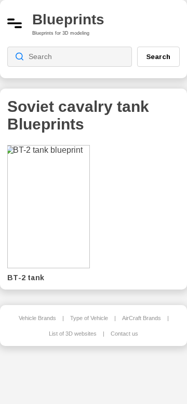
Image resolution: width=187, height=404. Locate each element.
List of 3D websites (73, 333)
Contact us (124, 333)
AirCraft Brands (141, 318)
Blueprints (68, 19)
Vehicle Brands (37, 318)
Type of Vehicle (89, 318)
